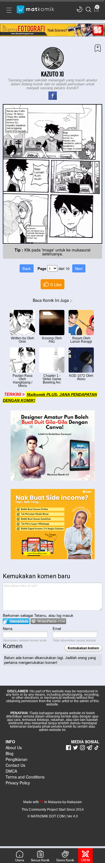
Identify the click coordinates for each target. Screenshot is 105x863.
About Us (14, 747)
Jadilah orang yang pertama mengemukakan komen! (50, 660)
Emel (57, 628)
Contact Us (15, 765)
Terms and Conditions (25, 777)
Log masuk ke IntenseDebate (16, 621)
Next (79, 268)
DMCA (11, 771)
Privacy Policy (18, 783)
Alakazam (74, 802)
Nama (7, 628)
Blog (9, 753)
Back (26, 268)
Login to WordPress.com (48, 621)
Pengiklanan (16, 759)
